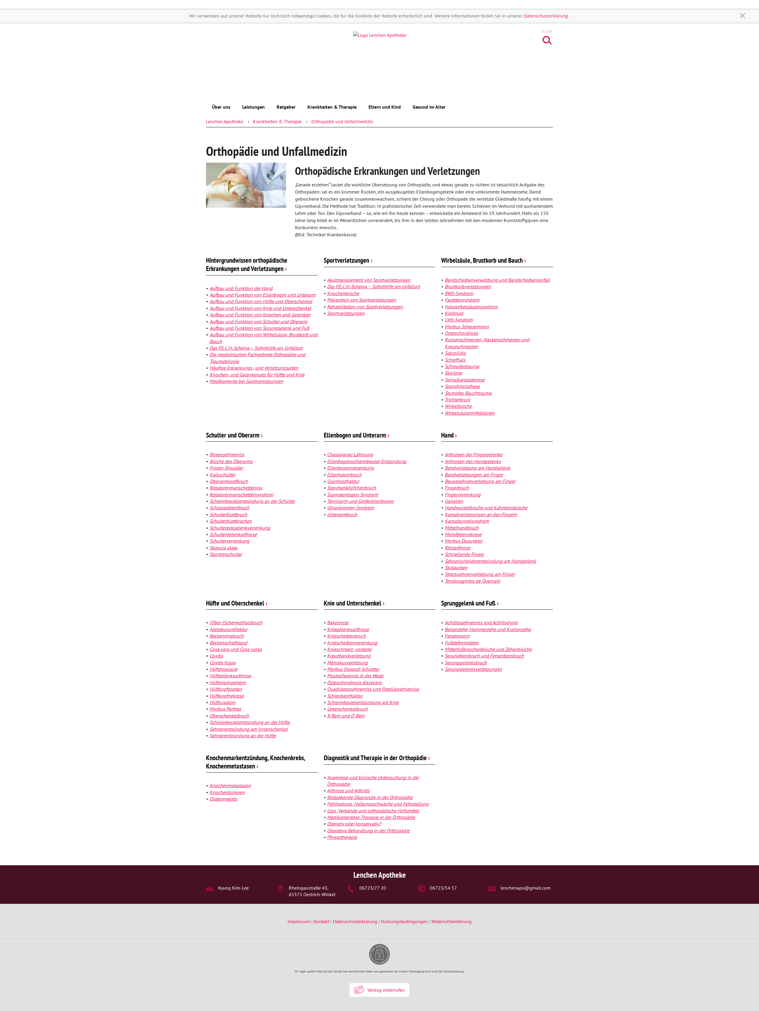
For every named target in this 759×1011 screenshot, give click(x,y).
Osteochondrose (461, 333)
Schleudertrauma (462, 366)
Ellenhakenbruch (344, 475)
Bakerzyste (337, 622)
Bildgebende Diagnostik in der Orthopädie (369, 797)
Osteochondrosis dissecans (354, 682)
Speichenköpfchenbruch (351, 488)
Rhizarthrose (457, 548)
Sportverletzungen (348, 260)
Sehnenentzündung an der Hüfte (243, 736)
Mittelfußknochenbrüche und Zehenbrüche (488, 649)
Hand (449, 435)
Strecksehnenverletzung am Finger (480, 574)
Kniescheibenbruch (346, 636)
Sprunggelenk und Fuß (470, 603)
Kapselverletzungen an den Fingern (481, 514)
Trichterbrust (457, 400)
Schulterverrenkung (229, 541)
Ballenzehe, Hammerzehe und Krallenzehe (488, 629)
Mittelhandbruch (462, 528)
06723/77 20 (372, 888)
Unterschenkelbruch (347, 709)
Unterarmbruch (342, 514)
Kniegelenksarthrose (348, 629)
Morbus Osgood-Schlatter (353, 669)
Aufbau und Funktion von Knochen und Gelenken (260, 315)
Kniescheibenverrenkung (352, 643)
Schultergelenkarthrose (233, 534)
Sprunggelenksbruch (466, 662)
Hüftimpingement (227, 682)
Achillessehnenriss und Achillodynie (481, 622)
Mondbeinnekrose (463, 534)
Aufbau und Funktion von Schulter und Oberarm (258, 321)
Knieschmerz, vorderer (349, 649)
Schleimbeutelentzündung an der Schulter (252, 501)
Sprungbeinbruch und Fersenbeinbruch (484, 656)
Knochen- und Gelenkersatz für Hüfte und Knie (257, 375)
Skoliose (453, 373)
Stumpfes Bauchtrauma (468, 393)
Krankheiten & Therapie (332, 107)
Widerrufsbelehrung (451, 921)
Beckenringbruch (227, 636)
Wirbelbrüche (458, 406)
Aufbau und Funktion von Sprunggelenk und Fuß (259, 328)
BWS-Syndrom (459, 293)
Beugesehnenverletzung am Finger (480, 481)
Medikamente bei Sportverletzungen (246, 381)
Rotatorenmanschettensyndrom (241, 494)
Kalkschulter (222, 475)
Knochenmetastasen (230, 785)
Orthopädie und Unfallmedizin (342, 121)
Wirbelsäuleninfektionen (470, 413)
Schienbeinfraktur (345, 696)
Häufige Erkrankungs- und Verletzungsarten (254, 368)
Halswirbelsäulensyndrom (471, 307)
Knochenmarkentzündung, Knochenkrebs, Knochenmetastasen (255, 761)
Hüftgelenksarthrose (230, 676)
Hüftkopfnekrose (227, 696)
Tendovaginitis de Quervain (472, 581)
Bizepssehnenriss (227, 454)
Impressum (299, 921)
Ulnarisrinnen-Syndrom (350, 508)
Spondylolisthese (462, 386)
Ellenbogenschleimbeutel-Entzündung (366, 461)
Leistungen (253, 107)
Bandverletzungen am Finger (474, 475)
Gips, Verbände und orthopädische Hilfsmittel (373, 811)
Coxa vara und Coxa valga (236, 649)
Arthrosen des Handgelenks (473, 461)
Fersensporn (457, 636)
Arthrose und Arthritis (348, 790)
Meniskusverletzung (347, 662)
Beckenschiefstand (228, 643)
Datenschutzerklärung (546, 16)
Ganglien (454, 501)
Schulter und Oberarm (234, 435)
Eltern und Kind (385, 107)
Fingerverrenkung (463, 494)
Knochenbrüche (343, 293)
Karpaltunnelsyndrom (467, 521)
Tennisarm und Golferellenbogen (360, 501)
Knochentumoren (227, 792)
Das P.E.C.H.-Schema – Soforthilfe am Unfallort (256, 348)
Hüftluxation (222, 702)
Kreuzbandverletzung (349, 656)
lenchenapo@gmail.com (525, 888)
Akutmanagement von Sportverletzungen (368, 280)
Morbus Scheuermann (467, 326)
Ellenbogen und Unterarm (356, 435)
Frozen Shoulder (226, 468)
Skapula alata (223, 548)
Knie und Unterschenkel (354, 603)
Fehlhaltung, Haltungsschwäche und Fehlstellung (378, 804)
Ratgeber (286, 107)
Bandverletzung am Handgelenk (477, 468)
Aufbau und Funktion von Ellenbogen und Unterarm (262, 295)
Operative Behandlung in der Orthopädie (368, 830)
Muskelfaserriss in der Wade (355, 676)
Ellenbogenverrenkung (350, 468)
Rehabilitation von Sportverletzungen (365, 307)
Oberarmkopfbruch (229, 481)
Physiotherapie (342, 837)
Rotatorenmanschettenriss (236, 488)
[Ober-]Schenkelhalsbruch (236, 622)
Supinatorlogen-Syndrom (352, 494)
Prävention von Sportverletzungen (361, 300)
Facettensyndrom (462, 300)
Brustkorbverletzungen (468, 286)
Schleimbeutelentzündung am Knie (362, 702)
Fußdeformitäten (462, 643)
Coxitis (216, 656)
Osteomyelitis (223, 799)
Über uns (221, 107)
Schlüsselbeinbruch (229, 508)
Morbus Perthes (225, 709)
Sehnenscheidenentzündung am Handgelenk (490, 561)
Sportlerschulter (226, 554)
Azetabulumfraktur (228, 629)
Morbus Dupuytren (463, 541)
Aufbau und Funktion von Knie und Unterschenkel (260, 308)
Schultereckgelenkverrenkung (240, 528)
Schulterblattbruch (228, 514)
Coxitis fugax (223, 662)
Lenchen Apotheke (224, 121)
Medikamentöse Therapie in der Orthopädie (371, 817)
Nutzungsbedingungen (404, 921)
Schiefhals (455, 360)
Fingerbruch (457, 488)
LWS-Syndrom (459, 320)
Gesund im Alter (429, 107)
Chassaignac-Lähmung (350, 454)
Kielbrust (454, 313)
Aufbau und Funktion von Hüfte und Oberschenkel (261, 301)
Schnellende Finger (464, 554)
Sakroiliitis (455, 353)
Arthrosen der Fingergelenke (473, 454)
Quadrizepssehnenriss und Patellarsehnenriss (373, 689)
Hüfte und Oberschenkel (236, 603)
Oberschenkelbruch (229, 716)
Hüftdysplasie (223, 669)
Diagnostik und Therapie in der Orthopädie (377, 757)
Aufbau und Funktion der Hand (241, 288)
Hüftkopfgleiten (226, 689)
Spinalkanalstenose (464, 380)
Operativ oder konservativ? (354, 824)
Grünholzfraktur (343, 481)
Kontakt (321, 921)
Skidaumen (456, 568)
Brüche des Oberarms (231, 461)
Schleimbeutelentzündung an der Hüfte (250, 722)
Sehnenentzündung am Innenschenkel (249, 729)
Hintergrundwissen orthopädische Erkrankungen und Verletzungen (246, 264)
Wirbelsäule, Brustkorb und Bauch (483, 260)
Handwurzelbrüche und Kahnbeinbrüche (486, 508)
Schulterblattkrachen (231, 521)
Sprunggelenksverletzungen (473, 669)
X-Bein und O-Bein (346, 716)
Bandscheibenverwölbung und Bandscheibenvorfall (497, 280)
